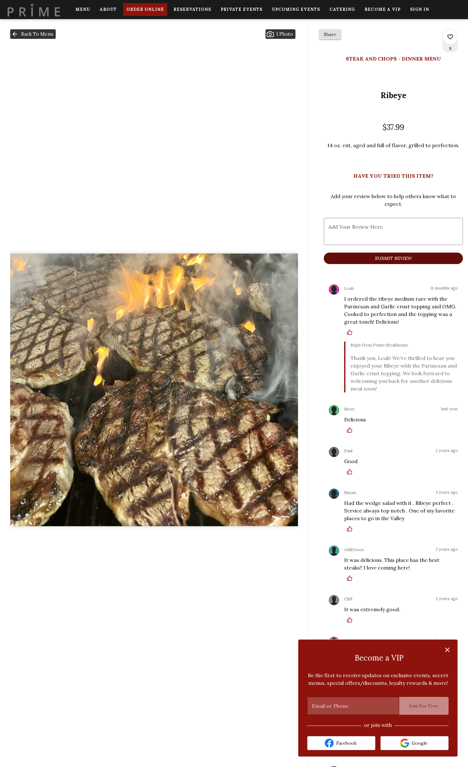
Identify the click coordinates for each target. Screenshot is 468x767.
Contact (346, 24)
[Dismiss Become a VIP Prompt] (447, 649)
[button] (33, 34)
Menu (82, 9)
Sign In (419, 9)
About (108, 9)
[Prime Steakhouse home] (33, 10)
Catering (342, 9)
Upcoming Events (296, 9)
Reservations (192, 9)
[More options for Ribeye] (450, 37)
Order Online (145, 9)
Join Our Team (305, 24)
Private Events (241, 9)
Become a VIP (383, 9)
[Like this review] (351, 332)
